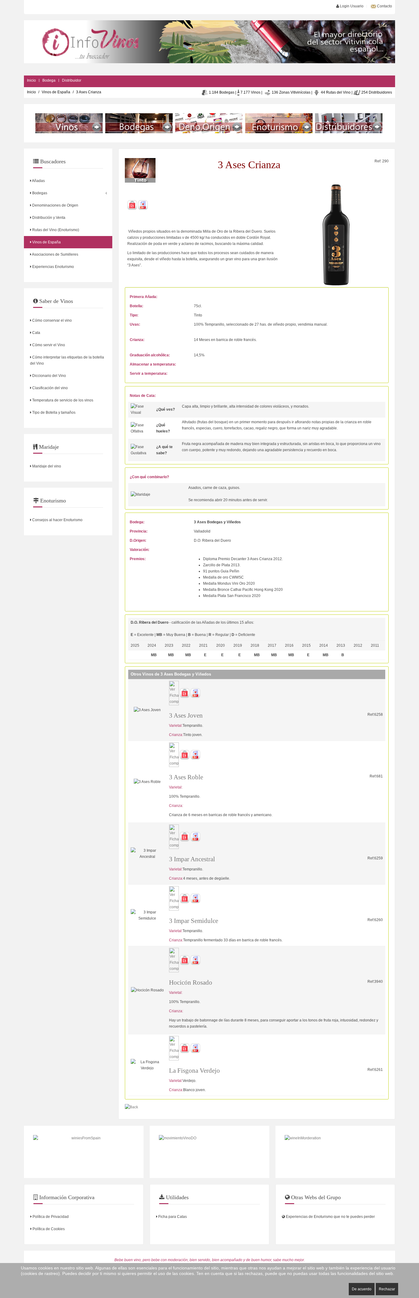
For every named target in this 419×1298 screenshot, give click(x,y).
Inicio (31, 80)
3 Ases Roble (186, 777)
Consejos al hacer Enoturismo (57, 520)
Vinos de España (56, 92)
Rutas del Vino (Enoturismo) (55, 230)
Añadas (38, 181)
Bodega (49, 80)
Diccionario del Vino (48, 376)
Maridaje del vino (46, 466)
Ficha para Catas (172, 1217)
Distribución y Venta (48, 217)
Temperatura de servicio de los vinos (62, 400)
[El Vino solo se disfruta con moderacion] (335, 1152)
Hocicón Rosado (190, 982)
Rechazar (387, 1289)
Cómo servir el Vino (48, 345)
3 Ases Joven (186, 715)
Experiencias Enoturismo (52, 267)
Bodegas (39, 193)
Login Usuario (351, 6)
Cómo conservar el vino (51, 320)
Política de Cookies (48, 1229)
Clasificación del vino (49, 388)
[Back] (131, 1107)
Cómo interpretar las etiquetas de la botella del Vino (67, 360)
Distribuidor (71, 80)
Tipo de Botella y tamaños (53, 412)
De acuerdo (361, 1289)
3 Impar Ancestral (192, 859)
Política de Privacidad (50, 1217)
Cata (35, 333)
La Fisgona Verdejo (194, 1070)
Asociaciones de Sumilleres (54, 254)
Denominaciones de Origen (54, 205)
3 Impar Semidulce (193, 920)
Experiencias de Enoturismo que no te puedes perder (330, 1217)
